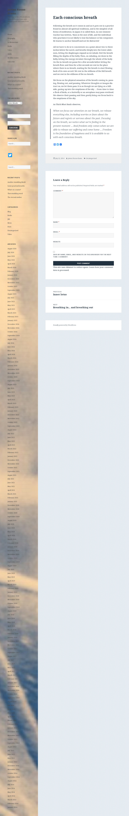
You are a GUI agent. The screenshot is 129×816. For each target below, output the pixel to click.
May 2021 (11, 486)
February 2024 (13, 362)
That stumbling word (15, 88)
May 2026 (11, 260)
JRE (9, 219)
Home (10, 34)
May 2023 (11, 396)
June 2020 (11, 528)
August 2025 (12, 294)
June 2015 (11, 754)
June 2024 (11, 347)
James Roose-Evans (17, 11)
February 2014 (13, 803)
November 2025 (13, 283)
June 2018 (11, 618)
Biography (11, 38)
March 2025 (12, 313)
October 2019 (12, 558)
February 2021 (13, 498)
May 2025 (11, 305)
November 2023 (13, 373)
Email (56, 232)
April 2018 (11, 626)
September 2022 (14, 426)
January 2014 (12, 807)
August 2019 (12, 566)
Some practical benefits (16, 81)
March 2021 (12, 494)
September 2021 (14, 471)
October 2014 (12, 773)
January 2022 (12, 456)
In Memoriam (13, 42)
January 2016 (12, 728)
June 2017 (11, 664)
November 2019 (13, 554)
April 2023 (11, 400)
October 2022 (12, 422)
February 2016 (13, 724)
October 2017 (12, 649)
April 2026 (11, 264)
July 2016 (11, 705)
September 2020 (14, 517)
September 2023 (14, 381)
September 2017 (14, 652)
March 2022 (12, 449)
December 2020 (13, 505)
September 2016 (14, 698)
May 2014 (11, 792)
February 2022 (13, 452)
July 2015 (11, 751)
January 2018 (12, 637)
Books (10, 46)
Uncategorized (13, 230)
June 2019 (11, 573)
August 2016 (12, 702)
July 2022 (11, 434)
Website (56, 242)
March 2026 (12, 267)
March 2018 (12, 630)
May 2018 (11, 622)
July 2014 (11, 785)
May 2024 (11, 351)
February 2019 (13, 588)
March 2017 (12, 675)
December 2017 (13, 641)
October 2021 (12, 468)
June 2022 (11, 437)
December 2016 (13, 686)
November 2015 (13, 735)
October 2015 (12, 739)
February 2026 (13, 271)
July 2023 (11, 388)
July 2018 (11, 615)
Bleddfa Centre (13, 58)
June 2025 (11, 301)
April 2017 (11, 671)
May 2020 (11, 532)
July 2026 (11, 252)
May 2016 (11, 713)
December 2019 (13, 551)
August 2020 (12, 520)
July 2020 (11, 524)
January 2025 (12, 320)
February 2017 (13, 679)
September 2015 (14, 743)
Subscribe (11, 62)
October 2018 (12, 603)
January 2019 (12, 592)
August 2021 (12, 475)
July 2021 (11, 479)
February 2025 (13, 317)
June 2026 (11, 256)
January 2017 (12, 683)
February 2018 (13, 634)
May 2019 (11, 577)
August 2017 (12, 656)
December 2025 (13, 279)
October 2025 (12, 286)
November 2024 (13, 328)
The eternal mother (15, 197)
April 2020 (11, 535)
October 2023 (12, 377)
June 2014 (11, 788)
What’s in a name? (14, 85)
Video (10, 50)
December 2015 (13, 732)
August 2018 (12, 611)
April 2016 (11, 717)
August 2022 (12, 430)
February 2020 (13, 543)
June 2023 (11, 392)
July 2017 (11, 660)
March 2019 (12, 585)
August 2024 (12, 339)
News (10, 223)
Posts (9, 227)
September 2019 (14, 562)
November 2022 (13, 418)
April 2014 (11, 796)
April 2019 (11, 581)
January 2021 (12, 501)
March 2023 (12, 403)
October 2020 (12, 513)
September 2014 (14, 777)
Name (56, 222)
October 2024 (12, 332)
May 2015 (11, 758)
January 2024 (12, 366)
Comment (58, 191)
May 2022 (11, 441)
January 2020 (12, 547)
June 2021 (11, 483)
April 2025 (11, 309)
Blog (9, 212)
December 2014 (13, 766)
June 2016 (11, 709)
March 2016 (12, 720)
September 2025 (14, 290)
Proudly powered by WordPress (64, 325)
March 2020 (12, 539)
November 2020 (13, 509)
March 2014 (12, 800)
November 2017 (13, 645)
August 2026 (12, 249)
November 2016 (13, 690)
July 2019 (11, 569)
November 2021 (13, 464)
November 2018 (13, 600)
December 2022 (13, 415)
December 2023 (13, 369)
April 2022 (11, 445)
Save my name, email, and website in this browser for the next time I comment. (82, 255)
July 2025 (11, 298)
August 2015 (12, 747)
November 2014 (13, 769)
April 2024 (11, 354)
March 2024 (12, 358)
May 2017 (11, 668)
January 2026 (12, 275)
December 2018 (13, 596)
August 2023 (12, 384)
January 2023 (12, 411)
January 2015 (12, 762)
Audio (10, 54)
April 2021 (11, 490)
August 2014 (12, 781)
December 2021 (13, 460)
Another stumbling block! (17, 77)
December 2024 (13, 324)
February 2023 (13, 407)
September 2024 (14, 335)
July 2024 (11, 343)
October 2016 (12, 694)
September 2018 (14, 607)
